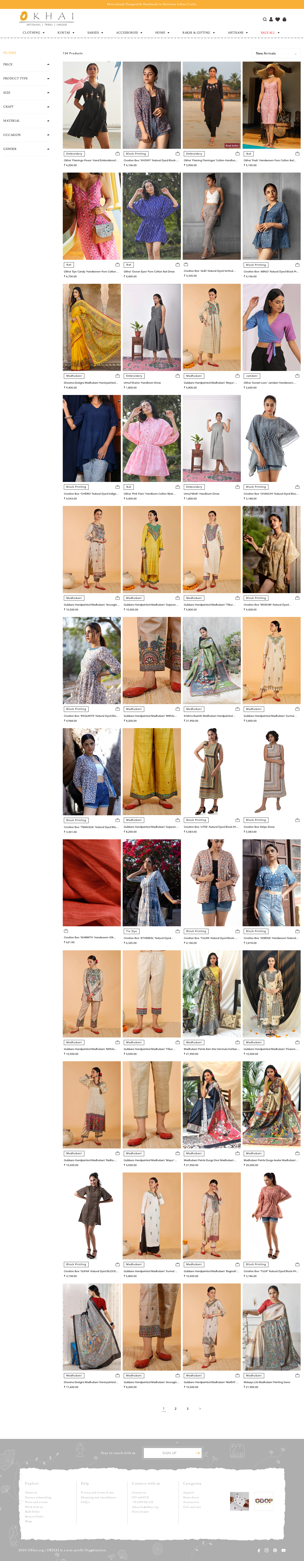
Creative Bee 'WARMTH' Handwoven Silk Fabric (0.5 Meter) (88, 937)
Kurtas (64, 32)
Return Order (34, 1516)
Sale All (268, 32)
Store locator (140, 1511)
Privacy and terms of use (97, 1492)
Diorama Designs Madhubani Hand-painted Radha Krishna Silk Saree (90, 1382)
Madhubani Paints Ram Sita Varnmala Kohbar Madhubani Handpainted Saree (210, 1049)
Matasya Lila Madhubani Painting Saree (267, 1382)
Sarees (93, 32)
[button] (33, 32)
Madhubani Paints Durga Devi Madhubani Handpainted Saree (209, 1160)
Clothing (31, 32)
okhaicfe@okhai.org (145, 1507)
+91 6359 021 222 (142, 1502)
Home (160, 32)
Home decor (191, 1497)
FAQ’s (85, 1502)
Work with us (34, 1507)
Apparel (188, 1492)
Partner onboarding (38, 1497)
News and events (36, 1502)
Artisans (235, 32)
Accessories (127, 32)
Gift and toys (192, 1507)
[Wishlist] (277, 20)
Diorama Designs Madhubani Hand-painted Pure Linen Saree (90, 383)
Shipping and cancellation (98, 1497)
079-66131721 (140, 1497)
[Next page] (200, 1409)
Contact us (139, 1492)
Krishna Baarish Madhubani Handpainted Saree (208, 716)
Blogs (28, 1521)
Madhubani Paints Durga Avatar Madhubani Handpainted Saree (270, 1160)
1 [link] (164, 1408)
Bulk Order (32, 1511)
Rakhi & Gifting (196, 32)
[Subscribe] (198, 1453)
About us (31, 1492)
